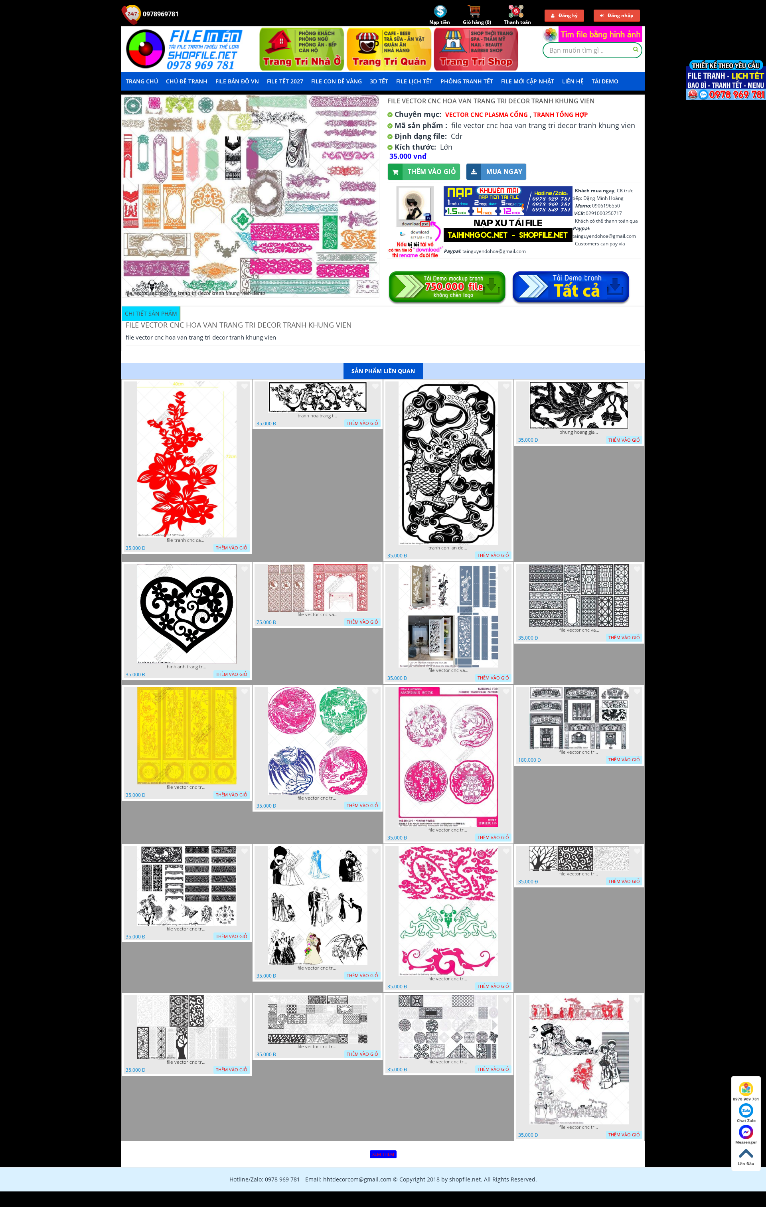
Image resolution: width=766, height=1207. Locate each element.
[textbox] (592, 50)
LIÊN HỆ (573, 81)
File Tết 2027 (285, 81)
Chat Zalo (746, 1120)
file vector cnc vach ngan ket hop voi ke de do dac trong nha (448, 670)
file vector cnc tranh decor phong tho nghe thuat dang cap (579, 752)
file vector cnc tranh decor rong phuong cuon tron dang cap (448, 830)
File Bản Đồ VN (237, 81)
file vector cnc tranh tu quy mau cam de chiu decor (187, 787)
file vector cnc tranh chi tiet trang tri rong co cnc (448, 979)
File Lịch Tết (414, 81)
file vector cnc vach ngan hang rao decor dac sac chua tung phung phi (579, 630)
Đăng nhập (621, 15)
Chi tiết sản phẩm (151, 313)
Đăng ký (568, 15)
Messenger (746, 1142)
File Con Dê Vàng (336, 81)
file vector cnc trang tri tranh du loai (187, 1062)
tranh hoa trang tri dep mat (318, 416)
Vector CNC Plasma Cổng (486, 115)
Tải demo (605, 81)
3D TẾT (379, 81)
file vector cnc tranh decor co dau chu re (318, 968)
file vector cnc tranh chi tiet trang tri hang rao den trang (579, 874)
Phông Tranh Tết (466, 81)
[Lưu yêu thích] (244, 386)
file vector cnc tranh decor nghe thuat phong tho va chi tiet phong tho (187, 929)
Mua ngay (504, 171)
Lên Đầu (746, 1163)
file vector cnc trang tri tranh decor (318, 1046)
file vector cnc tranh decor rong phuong (318, 798)
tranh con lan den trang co (448, 548)
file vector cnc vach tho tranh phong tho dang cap (318, 614)
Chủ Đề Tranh (186, 81)
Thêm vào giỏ (432, 171)
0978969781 (160, 14)
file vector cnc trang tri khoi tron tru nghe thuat (448, 1062)
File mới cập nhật (527, 81)
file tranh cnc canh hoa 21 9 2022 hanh (187, 540)
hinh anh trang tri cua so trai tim (187, 667)
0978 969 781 (746, 1099)
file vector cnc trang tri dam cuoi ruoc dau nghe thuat (579, 1127)
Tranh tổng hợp (560, 115)
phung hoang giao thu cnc (579, 432)
